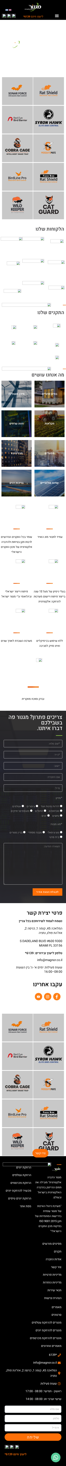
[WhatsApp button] (55, 1457)
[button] (57, 16)
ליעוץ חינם (33, 16)
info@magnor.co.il (49, 960)
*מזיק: (58, 798)
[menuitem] (10, 10)
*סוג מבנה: (56, 824)
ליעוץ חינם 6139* (16, 1454)
